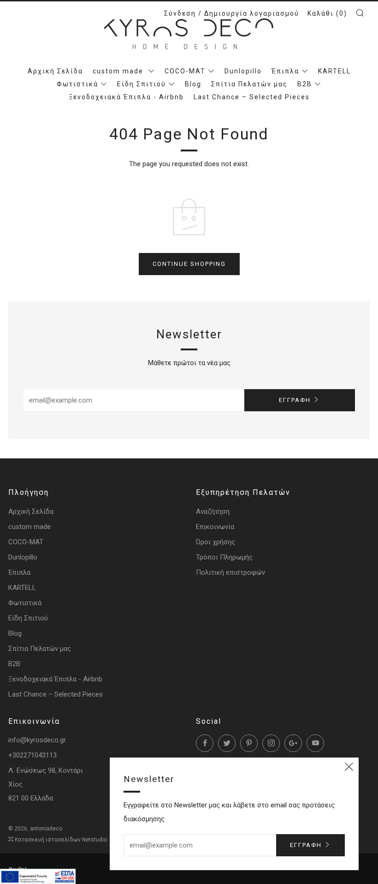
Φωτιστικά (77, 84)
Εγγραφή (295, 400)
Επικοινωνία (215, 527)
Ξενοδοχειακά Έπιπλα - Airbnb (126, 97)
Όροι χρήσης (215, 542)
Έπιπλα (285, 71)
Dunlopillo (243, 71)
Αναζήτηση (213, 511)
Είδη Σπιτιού (141, 84)
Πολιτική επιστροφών (230, 572)
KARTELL (334, 71)
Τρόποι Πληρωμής (224, 557)
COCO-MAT (185, 71)
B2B (304, 84)
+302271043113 (32, 755)
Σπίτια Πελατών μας (249, 84)
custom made (119, 71)
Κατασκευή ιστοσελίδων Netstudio (61, 839)
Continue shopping (189, 263)
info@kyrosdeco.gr (37, 740)
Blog (193, 84)
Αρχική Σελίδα (55, 71)
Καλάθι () (327, 13)
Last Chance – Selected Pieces (252, 97)
